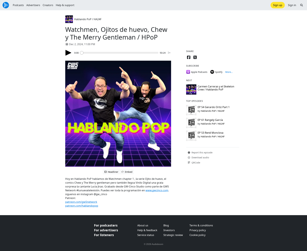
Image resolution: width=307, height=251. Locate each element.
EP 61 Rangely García (210, 120)
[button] (301, 5)
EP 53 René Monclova (210, 132)
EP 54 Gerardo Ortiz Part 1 (214, 107)
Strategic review (173, 235)
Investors (169, 230)
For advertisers (106, 230)
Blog (166, 225)
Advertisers (33, 5)
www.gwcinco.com (157, 190)
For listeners (104, 235)
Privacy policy (197, 230)
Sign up (277, 5)
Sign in (292, 5)
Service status (145, 235)
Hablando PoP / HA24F (87, 19)
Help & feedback (147, 230)
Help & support (65, 5)
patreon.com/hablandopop (81, 205)
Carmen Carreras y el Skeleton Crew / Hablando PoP (216, 88)
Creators (48, 5)
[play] (68, 53)
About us (142, 225)
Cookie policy (197, 235)
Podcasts (18, 5)
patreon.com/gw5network (81, 202)
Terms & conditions (201, 225)
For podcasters (106, 225)
